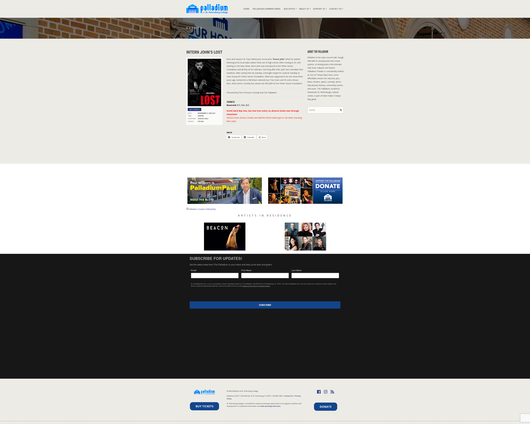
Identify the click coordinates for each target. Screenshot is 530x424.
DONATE (326, 407)
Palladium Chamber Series (266, 8)
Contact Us (335, 8)
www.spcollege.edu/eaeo (270, 406)
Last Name (297, 270)
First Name (246, 270)
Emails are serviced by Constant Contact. (256, 286)
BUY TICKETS (204, 406)
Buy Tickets (194, 109)
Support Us (319, 8)
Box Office (289, 8)
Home (246, 8)
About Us (304, 8)
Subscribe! (265, 304)
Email (193, 270)
